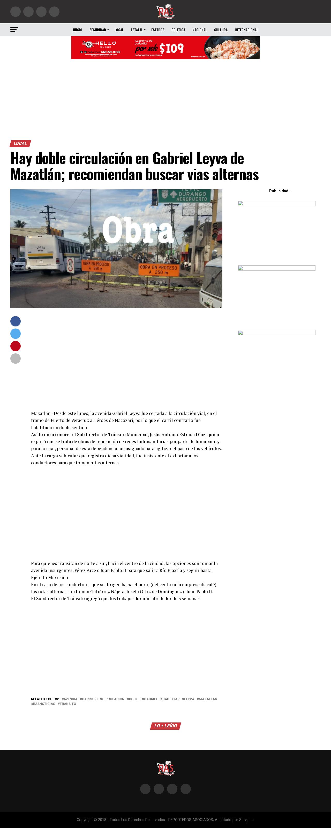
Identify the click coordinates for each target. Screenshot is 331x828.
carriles (89, 699)
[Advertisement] (165, 101)
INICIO (77, 29)
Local (119, 29)
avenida (70, 699)
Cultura (221, 29)
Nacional (199, 29)
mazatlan (208, 699)
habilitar (170, 699)
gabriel (151, 699)
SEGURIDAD (97, 29)
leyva (189, 699)
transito (68, 704)
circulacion (113, 699)
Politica (178, 29)
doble (134, 699)
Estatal (137, 29)
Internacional (246, 29)
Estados (157, 29)
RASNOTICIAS (44, 704)
